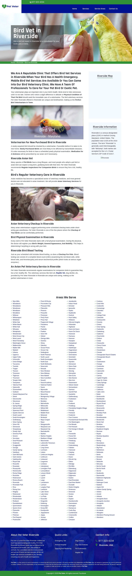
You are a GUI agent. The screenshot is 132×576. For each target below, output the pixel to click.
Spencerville (17, 408)
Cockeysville (101, 320)
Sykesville (16, 387)
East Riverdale (74, 480)
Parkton (43, 331)
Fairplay (71, 452)
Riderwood (16, 494)
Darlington (72, 506)
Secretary (16, 438)
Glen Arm (72, 380)
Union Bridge (17, 361)
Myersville (44, 389)
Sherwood (16, 427)
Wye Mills (16, 301)
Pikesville (44, 308)
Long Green (45, 447)
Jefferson (44, 519)
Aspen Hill (100, 487)
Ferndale (72, 443)
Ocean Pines (45, 348)
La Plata (43, 496)
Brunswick (100, 406)
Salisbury (16, 452)
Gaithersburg (73, 396)
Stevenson (16, 401)
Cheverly (100, 348)
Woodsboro (17, 306)
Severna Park (17, 433)
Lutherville (44, 445)
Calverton (100, 387)
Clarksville (100, 329)
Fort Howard (73, 427)
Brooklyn (100, 415)
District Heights (74, 487)
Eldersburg (72, 468)
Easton (71, 478)
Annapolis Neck (102, 499)
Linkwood (44, 459)
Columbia (100, 310)
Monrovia (44, 399)
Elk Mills (71, 466)
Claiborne (100, 334)
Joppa (43, 515)
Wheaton (16, 329)
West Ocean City (18, 336)
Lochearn (44, 450)
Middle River (45, 413)
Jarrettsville (72, 301)
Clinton (99, 324)
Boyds (99, 433)
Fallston (71, 447)
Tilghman (16, 375)
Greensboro (73, 355)
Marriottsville (45, 431)
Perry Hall (44, 320)
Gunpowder (73, 352)
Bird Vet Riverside (31, 62)
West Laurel (17, 338)
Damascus (72, 508)
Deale (71, 496)
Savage (15, 447)
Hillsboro (72, 320)
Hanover (72, 338)
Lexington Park (46, 468)
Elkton (71, 461)
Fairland (71, 454)
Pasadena (44, 324)
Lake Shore (45, 492)
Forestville (72, 433)
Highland (72, 327)
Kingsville (44, 501)
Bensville (100, 457)
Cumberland (73, 512)
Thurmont (16, 378)
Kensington (45, 506)
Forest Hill (72, 436)
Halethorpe (72, 348)
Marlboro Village (46, 438)
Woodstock (16, 303)
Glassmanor (73, 382)
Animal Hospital (60, 545)
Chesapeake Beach (103, 357)
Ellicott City (72, 459)
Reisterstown (17, 499)
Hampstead (73, 343)
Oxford (43, 336)
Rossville (16, 464)
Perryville (44, 313)
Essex (71, 457)
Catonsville (100, 371)
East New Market (74, 482)
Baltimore (100, 480)
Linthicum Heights (47, 454)
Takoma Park (17, 385)
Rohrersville (17, 471)
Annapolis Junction (103, 501)
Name (43, 387)
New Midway (45, 373)
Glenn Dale (72, 366)
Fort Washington (74, 422)
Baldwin (99, 485)
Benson (99, 459)
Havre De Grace (74, 331)
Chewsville (100, 343)
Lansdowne (45, 482)
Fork (70, 431)
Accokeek (100, 510)
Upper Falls (17, 357)
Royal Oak (16, 461)
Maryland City (45, 429)
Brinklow (100, 424)
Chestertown (101, 350)
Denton (71, 494)
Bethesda (100, 452)
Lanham (43, 485)
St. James (16, 403)
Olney (43, 343)
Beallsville (100, 473)
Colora (99, 313)
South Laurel (17, 415)
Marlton (43, 433)
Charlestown (101, 361)
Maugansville (45, 424)
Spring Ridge (17, 406)
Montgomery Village (47, 396)
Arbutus (99, 496)
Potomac (16, 515)
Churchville (100, 336)
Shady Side (17, 431)
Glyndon (71, 361)
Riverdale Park (18, 485)
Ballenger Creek (102, 482)
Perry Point (44, 317)
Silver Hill (16, 424)
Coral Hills (100, 303)
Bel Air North (101, 468)
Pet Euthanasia (80, 548)
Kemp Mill (44, 508)
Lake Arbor (44, 494)
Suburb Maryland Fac (20, 394)
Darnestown (73, 503)
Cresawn (72, 519)
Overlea (43, 341)
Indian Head (73, 303)
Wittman (15, 315)
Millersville (44, 406)
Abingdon (100, 512)
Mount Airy (44, 394)
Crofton (71, 517)
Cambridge (100, 385)
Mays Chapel (45, 420)
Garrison (72, 389)
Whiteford (16, 320)
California (100, 389)
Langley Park (45, 487)
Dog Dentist (79, 541)
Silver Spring (17, 422)
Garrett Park (73, 392)
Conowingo (100, 308)
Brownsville (101, 408)
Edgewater (72, 473)
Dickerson (72, 489)
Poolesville (16, 519)
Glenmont (72, 368)
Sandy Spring (17, 450)
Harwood (72, 334)
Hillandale (72, 324)
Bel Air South (101, 466)
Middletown (45, 410)
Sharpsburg (17, 429)
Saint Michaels (18, 454)
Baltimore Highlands (104, 478)
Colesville (100, 317)
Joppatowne (45, 512)
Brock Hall (100, 422)
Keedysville (45, 510)
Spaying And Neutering (63, 548)
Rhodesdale (17, 496)
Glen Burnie (73, 378)
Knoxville (44, 499)
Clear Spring (101, 327)
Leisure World (45, 473)
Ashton (99, 492)
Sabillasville (17, 459)
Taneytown (16, 382)
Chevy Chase (101, 345)
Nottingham (45, 352)
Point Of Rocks (46, 301)
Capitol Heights (102, 378)
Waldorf (15, 350)
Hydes (71, 310)
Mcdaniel (44, 417)
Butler (99, 394)
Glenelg (71, 371)
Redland (16, 501)
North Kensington (47, 359)
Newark (43, 368)
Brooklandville (101, 417)
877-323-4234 (38, 2)
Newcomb (44, 366)
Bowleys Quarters (103, 436)
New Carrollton (46, 378)
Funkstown (72, 399)
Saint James (17, 457)
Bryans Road (101, 403)
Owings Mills (45, 338)
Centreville (100, 366)
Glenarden (72, 373)
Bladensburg (101, 445)
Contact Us (113, 8)
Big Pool (99, 447)
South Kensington (19, 417)
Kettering (44, 503)
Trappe (15, 368)
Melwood (44, 415)
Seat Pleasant (17, 440)
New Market (45, 375)
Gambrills (72, 394)
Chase (99, 359)
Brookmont (100, 410)
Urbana (15, 352)
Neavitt (43, 380)
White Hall (16, 327)
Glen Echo (72, 375)
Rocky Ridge (17, 473)
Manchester (45, 440)
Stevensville (17, 399)
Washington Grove (19, 343)
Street (15, 396)
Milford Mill (44, 408)
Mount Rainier (45, 392)
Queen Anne (17, 508)
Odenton (44, 345)
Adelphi (99, 506)
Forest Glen (73, 438)
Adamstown (101, 508)
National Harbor (46, 385)
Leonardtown (45, 471)
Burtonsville (101, 396)
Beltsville (100, 461)
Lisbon (43, 452)
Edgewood (72, 471)
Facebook (82, 573)
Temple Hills (17, 380)
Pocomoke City (46, 303)
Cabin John (100, 392)
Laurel (43, 478)
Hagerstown (73, 350)
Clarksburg (100, 331)
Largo (43, 480)
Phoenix (43, 310)
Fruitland (72, 403)
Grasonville (72, 359)
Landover (44, 489)
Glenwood (72, 364)
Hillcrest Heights (74, 322)
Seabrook (16, 443)
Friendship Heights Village (78, 408)
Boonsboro (100, 443)
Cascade (100, 373)
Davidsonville (73, 501)
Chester (99, 352)
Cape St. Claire (102, 380)
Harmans (72, 336)
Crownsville (73, 515)
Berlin (99, 454)
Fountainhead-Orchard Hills (78, 420)
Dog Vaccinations (81, 545)
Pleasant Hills (45, 306)
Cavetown (100, 368)
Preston (15, 512)
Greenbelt (72, 357)
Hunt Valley (73, 317)
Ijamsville (72, 308)
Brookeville (100, 420)
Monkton (44, 401)
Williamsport (17, 317)
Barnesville (100, 475)
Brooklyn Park (101, 413)
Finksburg (72, 440)
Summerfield (17, 389)
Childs (99, 341)
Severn (15, 436)
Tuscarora (16, 364)
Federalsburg (73, 445)
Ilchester (71, 306)
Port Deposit (17, 517)
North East (44, 361)
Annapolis (100, 503)
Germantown (73, 387)
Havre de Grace (74, 329)
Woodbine (16, 313)
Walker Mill (16, 348)
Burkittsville (100, 399)
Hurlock (71, 315)
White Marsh (17, 324)
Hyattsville (72, 313)
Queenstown (17, 506)
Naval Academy (46, 382)
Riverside (20, 62)
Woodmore (16, 308)
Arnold (99, 494)
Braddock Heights (103, 429)
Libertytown (45, 466)
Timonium (16, 373)
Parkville (44, 329)
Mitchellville (45, 403)
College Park (101, 315)
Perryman (44, 315)
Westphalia (16, 331)
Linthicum (44, 457)
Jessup (43, 517)
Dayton (71, 499)
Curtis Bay (72, 510)
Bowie (99, 438)
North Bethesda (46, 364)
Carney (99, 375)
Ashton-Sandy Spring (104, 489)
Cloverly (99, 322)
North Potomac (46, 355)
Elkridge (71, 464)
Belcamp (100, 464)
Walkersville (17, 345)
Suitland (15, 392)
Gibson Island (73, 385)
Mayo (42, 422)
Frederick (72, 415)
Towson (15, 371)
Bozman (99, 431)
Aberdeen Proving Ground (106, 515)
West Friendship (18, 341)
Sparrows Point (18, 410)
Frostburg (72, 406)
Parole (43, 327)
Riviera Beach (18, 480)
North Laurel (45, 357)
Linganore (44, 461)
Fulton (71, 401)
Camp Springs (101, 382)
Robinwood (17, 478)
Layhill (43, 475)
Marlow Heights (46, 436)
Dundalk (71, 485)
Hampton (72, 341)
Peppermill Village (47, 322)
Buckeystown (101, 401)
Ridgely (15, 492)
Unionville (16, 359)
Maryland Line (45, 427)
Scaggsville (17, 445)
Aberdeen (100, 517)
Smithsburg (17, 420)
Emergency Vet (60, 541)
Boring (99, 440)
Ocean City (44, 350)
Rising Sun (16, 489)
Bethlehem (100, 450)
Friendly (71, 410)
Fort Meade (72, 424)
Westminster (17, 334)
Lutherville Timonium (48, 443)
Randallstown (17, 503)
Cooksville (100, 306)
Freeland (72, 413)
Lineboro (44, 464)
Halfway (71, 345)
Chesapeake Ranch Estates (106, 355)
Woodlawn (16, 310)
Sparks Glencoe (18, 413)
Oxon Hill (44, 334)
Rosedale (16, 466)
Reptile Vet (79, 552)
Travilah (15, 366)
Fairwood (72, 450)
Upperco (16, 355)
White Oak (16, 322)
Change (99, 364)
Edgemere (72, 475)
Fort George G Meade (76, 429)
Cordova (99, 301)
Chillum (99, 338)
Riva (14, 487)
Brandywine (101, 427)
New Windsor (45, 371)
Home (13, 62)
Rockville (16, 475)
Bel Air (99, 471)
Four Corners (73, 417)
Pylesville (16, 510)
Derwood (72, 492)
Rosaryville (16, 468)
